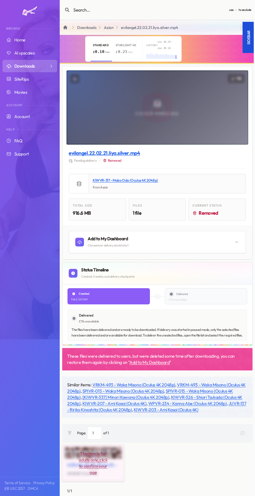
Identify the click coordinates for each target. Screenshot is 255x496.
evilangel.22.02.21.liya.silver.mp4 (104, 153)
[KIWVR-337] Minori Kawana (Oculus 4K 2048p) (125, 397)
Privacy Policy (44, 482)
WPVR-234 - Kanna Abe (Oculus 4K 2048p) (187, 403)
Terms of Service (17, 482)
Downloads (86, 28)
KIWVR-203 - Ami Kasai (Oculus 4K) (166, 410)
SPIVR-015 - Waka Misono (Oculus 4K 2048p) (123, 391)
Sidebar (248, 37)
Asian (109, 28)
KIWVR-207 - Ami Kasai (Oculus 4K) (114, 403)
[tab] (101, 48)
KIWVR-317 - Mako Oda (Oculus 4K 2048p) (125, 180)
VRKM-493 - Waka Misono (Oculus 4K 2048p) (133, 385)
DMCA (33, 488)
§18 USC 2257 (14, 488)
